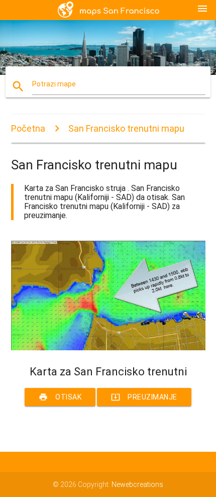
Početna (28, 128)
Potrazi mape (54, 84)
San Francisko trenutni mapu (126, 128)
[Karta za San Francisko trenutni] (108, 348)
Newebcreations (137, 484)
